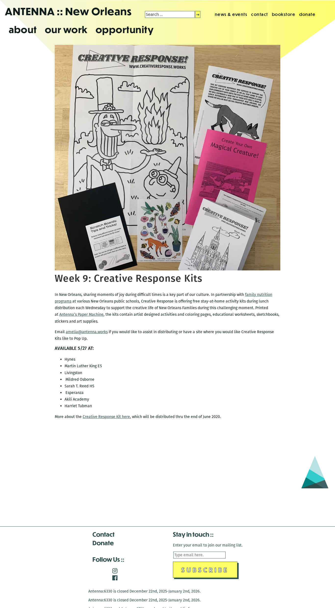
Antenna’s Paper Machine (81, 314)
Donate (103, 542)
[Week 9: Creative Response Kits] (167, 269)
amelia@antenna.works (87, 331)
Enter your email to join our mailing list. (208, 545)
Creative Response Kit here (106, 416)
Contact (103, 534)
